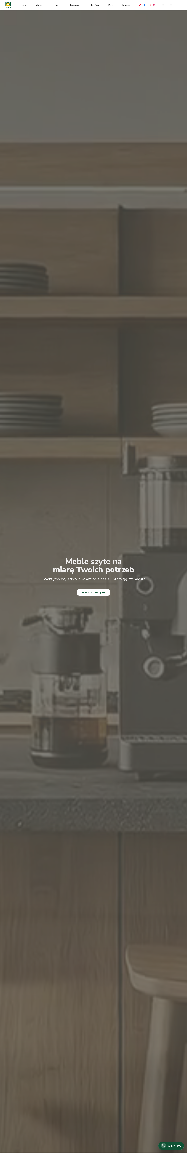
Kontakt (126, 5)
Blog (110, 5)
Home (23, 5)
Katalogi (95, 5)
